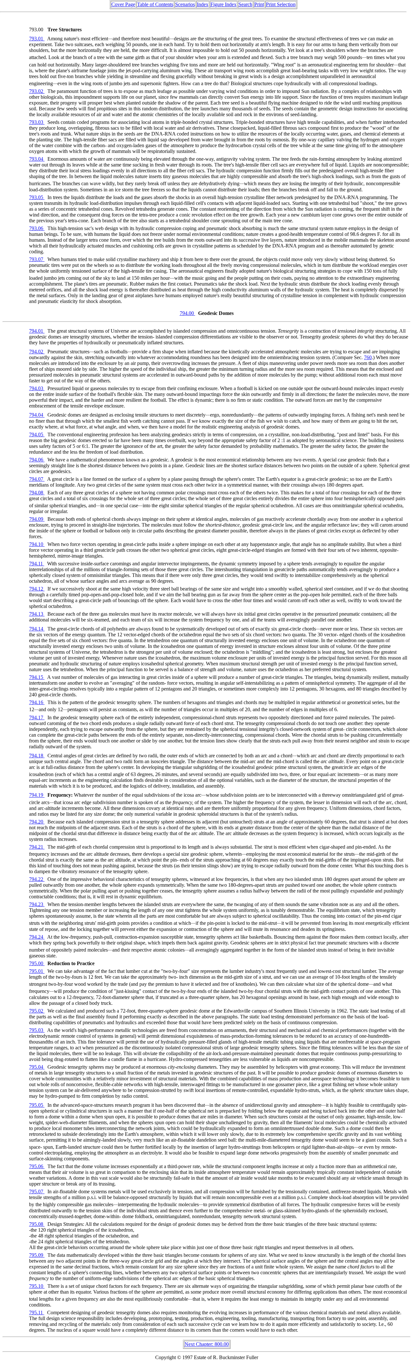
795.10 (37, 1286)
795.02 (37, 1011)
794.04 (37, 415)
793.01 (37, 38)
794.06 (37, 459)
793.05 (37, 197)
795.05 (37, 1105)
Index (202, 4)
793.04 (37, 159)
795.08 (37, 1224)
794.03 (37, 388)
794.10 (37, 544)
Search (245, 4)
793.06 (37, 228)
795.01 (37, 971)
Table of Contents (155, 4)
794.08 (37, 492)
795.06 (37, 1166)
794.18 (37, 755)
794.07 (37, 479)
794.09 (37, 519)
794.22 (37, 879)
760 (368, 357)
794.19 (37, 795)
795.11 (36, 1312)
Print (259, 4)
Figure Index (223, 4)
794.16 (37, 702)
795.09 (37, 1255)
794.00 (187, 313)
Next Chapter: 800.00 (207, 1344)
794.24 (37, 937)
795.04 (37, 1067)
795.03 (37, 1030)
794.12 (37, 588)
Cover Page (123, 4)
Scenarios (185, 4)
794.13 (37, 614)
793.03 (37, 122)
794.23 (37, 904)
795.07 (37, 1191)
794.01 (37, 331)
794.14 (37, 628)
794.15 (37, 677)
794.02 (37, 351)
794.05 (37, 434)
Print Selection (281, 4)
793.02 (37, 91)
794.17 (37, 717)
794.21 (37, 847)
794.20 (37, 821)
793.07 (37, 259)
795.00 (37, 963)
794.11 (36, 563)
